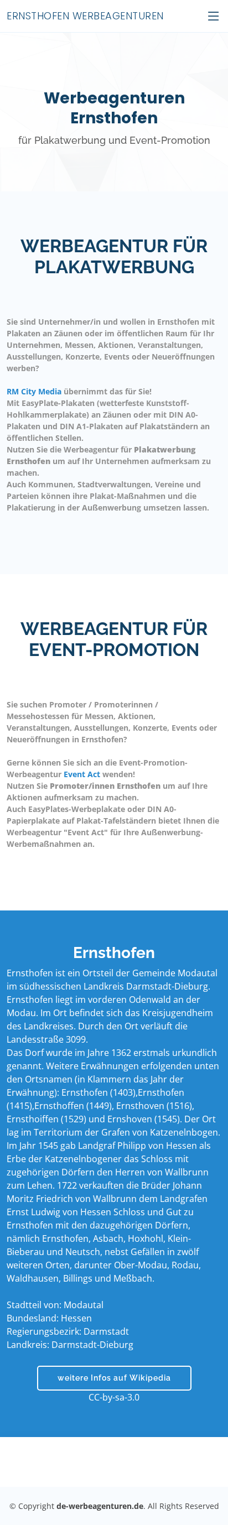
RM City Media (34, 391)
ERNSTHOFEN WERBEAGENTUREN (85, 16)
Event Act (82, 774)
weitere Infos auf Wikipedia (114, 1377)
